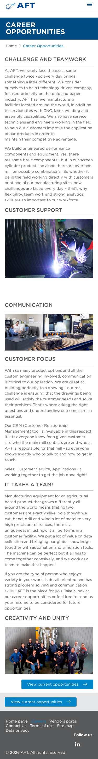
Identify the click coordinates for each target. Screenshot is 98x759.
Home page (17, 721)
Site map (65, 726)
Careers (38, 721)
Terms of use (42, 726)
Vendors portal (63, 721)
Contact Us (16, 726)
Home (11, 46)
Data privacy (18, 730)
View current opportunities (52, 684)
